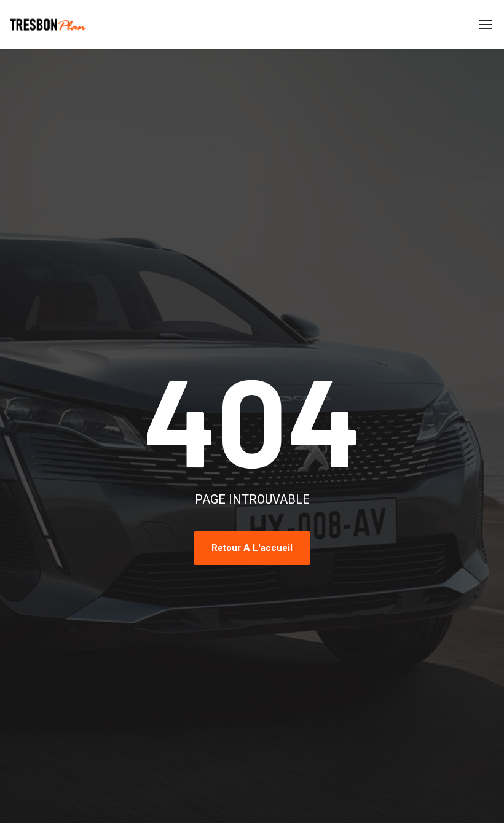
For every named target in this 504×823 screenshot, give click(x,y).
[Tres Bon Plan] (48, 24)
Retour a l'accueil (252, 547)
